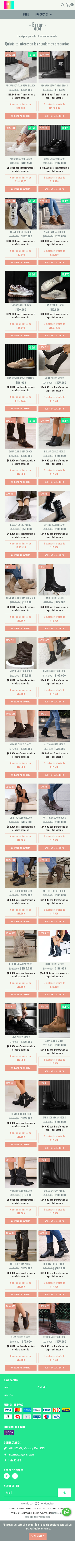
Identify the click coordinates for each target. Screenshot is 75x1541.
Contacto (8, 1395)
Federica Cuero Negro (54, 1337)
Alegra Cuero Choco (20, 744)
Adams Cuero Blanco (21, 231)
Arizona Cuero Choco (21, 671)
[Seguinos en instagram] (7, 1476)
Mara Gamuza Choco (54, 231)
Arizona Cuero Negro (21, 1190)
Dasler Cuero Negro (20, 524)
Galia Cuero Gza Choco (20, 451)
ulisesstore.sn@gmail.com (21, 1454)
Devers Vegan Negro (54, 524)
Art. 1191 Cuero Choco (54, 890)
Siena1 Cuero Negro (21, 1114)
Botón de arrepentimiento (37, 1517)
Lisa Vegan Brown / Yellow (20, 378)
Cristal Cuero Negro (21, 817)
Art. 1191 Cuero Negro (21, 890)
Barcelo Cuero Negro (54, 671)
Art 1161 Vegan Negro (20, 1263)
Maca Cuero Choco (20, 1337)
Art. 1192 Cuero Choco (54, 817)
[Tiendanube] (37, 1504)
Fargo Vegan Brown (21, 305)
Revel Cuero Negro (54, 964)
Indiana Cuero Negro (54, 451)
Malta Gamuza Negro (54, 744)
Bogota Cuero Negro (54, 1263)
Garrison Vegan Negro (54, 1117)
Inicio (6, 1387)
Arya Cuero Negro (21, 1037)
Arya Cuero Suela (54, 1040)
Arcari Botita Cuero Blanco (21, 85)
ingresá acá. (58, 1513)
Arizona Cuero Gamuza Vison (21, 597)
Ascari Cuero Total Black (54, 85)
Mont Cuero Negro (54, 378)
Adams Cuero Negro (54, 158)
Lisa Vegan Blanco (54, 305)
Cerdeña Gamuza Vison (20, 964)
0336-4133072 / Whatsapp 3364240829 (26, 1448)
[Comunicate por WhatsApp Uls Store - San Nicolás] (66, 1512)
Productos (42, 1387)
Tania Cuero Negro (54, 597)
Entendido (38, 1536)
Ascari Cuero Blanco (21, 158)
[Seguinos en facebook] (15, 1476)
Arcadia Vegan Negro (54, 1190)
